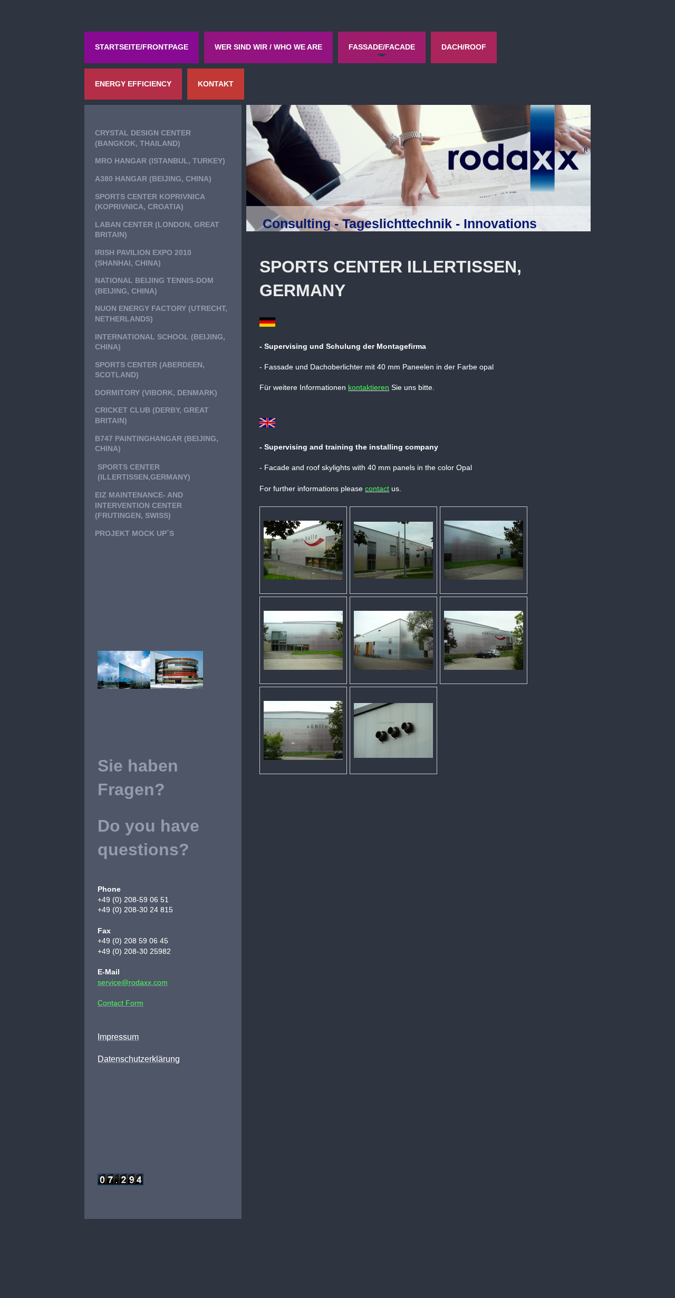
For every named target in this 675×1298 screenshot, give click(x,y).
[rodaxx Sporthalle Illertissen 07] (303, 730)
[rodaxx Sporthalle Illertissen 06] (483, 640)
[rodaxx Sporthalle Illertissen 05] (393, 640)
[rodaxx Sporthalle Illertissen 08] (393, 730)
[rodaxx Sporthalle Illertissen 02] (393, 550)
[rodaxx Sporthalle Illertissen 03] (483, 550)
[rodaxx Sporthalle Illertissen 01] (303, 550)
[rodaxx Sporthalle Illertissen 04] (303, 640)
